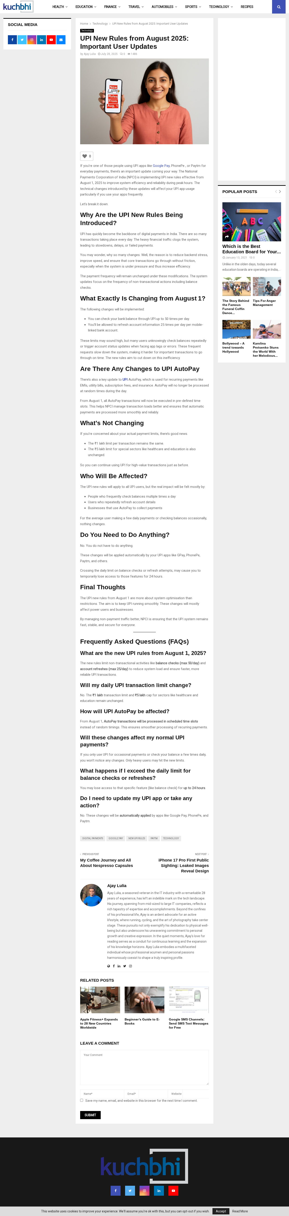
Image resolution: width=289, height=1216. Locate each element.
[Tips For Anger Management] (267, 286)
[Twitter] (130, 1191)
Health (58, 7)
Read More (240, 1211)
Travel (134, 7)
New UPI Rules (136, 838)
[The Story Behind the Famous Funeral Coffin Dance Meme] (236, 286)
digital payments (92, 838)
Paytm (154, 838)
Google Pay (161, 166)
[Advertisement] (251, 100)
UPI (125, 379)
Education (84, 7)
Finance (110, 7)
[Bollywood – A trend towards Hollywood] (236, 329)
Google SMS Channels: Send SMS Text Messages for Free (188, 1023)
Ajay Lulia (90, 54)
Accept (221, 1211)
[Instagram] (144, 1191)
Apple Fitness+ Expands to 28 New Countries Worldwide (99, 1023)
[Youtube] (173, 1191)
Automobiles (162, 7)
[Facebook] (116, 1191)
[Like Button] (84, 156)
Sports (191, 7)
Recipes (247, 7)
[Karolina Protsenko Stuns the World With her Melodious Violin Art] (267, 329)
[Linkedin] (159, 1191)
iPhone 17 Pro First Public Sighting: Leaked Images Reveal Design (183, 865)
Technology (219, 7)
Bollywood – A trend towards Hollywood (233, 347)
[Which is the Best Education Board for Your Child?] (251, 221)
